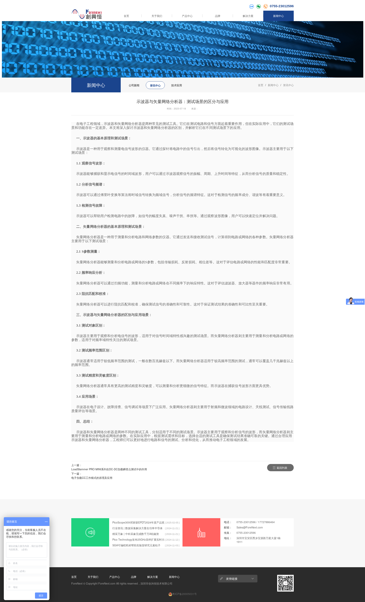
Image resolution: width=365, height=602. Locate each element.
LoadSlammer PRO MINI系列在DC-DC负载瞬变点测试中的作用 (109, 469)
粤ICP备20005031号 (184, 594)
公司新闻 (134, 85)
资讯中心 (155, 85)
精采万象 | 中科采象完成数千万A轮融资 (135, 534)
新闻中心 (278, 16)
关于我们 (157, 16)
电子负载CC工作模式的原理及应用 (91, 478)
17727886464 (266, 522)
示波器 (109, 124)
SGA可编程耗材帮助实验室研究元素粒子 (136, 545)
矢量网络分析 (128, 124)
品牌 (217, 16)
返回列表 (282, 468)
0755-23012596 (282, 6)
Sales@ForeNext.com (249, 527)
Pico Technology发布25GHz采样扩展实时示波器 (138, 539)
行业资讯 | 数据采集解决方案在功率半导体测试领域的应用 (137, 528)
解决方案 (248, 16)
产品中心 (187, 16)
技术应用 (176, 85)
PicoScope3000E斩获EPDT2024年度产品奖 (138, 522)
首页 (126, 16)
